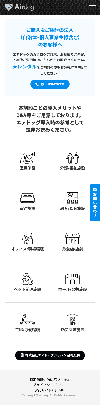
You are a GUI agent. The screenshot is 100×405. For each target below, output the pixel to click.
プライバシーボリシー (50, 385)
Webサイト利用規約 (50, 390)
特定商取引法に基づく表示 (50, 380)
